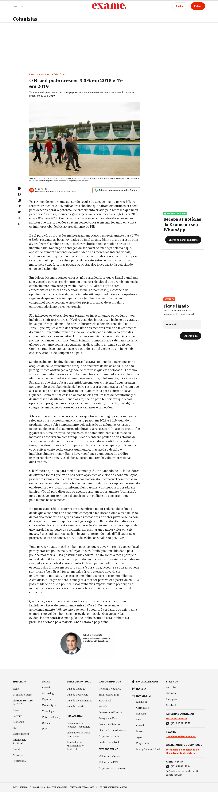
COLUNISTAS (20, 761)
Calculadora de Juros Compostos (78, 734)
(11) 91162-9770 (180, 723)
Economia (18, 721)
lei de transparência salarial (111, 787)
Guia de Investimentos (79, 700)
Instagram (172, 699)
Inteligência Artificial (19, 741)
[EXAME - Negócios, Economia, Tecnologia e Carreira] (109, 6)
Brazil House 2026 (109, 694)
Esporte (46, 699)
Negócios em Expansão (112, 768)
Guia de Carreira (76, 706)
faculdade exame (147, 681)
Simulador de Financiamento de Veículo (75, 746)
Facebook (171, 705)
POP (44, 729)
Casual (46, 687)
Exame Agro (49, 705)
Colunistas (25, 19)
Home (32, 74)
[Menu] (15, 6)
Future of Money (51, 717)
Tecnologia (48, 711)
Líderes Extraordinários (112, 730)
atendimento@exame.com (181, 736)
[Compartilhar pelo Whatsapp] (19, 188)
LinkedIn (171, 693)
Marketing (48, 693)
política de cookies (57, 787)
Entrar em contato (176, 718)
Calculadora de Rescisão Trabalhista (78, 725)
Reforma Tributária (110, 688)
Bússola (103, 706)
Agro (139, 737)
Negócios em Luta (109, 736)
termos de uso (37, 787)
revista (141, 688)
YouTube (171, 687)
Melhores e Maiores (110, 756)
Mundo (46, 681)
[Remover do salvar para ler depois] (19, 224)
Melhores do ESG (108, 762)
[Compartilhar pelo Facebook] (19, 194)
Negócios (18, 755)
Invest (16, 749)
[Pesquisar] (22, 6)
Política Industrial (109, 742)
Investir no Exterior (110, 724)
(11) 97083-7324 (180, 766)
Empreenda (142, 743)
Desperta (141, 713)
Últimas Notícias (22, 694)
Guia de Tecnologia (77, 694)
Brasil (16, 710)
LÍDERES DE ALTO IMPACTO (23, 702)
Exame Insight (21, 733)
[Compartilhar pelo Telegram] (19, 206)
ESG (15, 727)
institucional (20, 787)
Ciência (46, 723)
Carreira (17, 715)
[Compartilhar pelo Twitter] (19, 212)
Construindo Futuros (110, 712)
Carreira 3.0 (143, 707)
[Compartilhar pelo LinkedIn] (19, 200)
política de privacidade (82, 787)
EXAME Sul (105, 700)
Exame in (141, 701)
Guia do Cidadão (76, 688)
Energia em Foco (108, 718)
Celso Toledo (60, 74)
